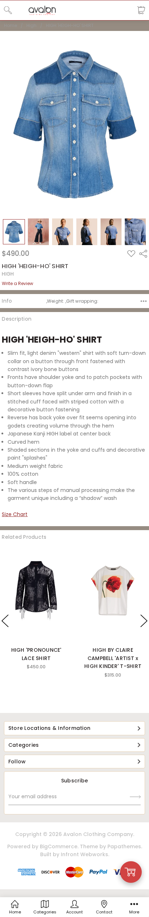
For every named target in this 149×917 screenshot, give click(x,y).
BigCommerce (58, 846)
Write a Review (17, 283)
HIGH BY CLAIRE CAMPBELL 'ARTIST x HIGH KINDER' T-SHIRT (112, 658)
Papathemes (124, 846)
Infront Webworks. (85, 854)
